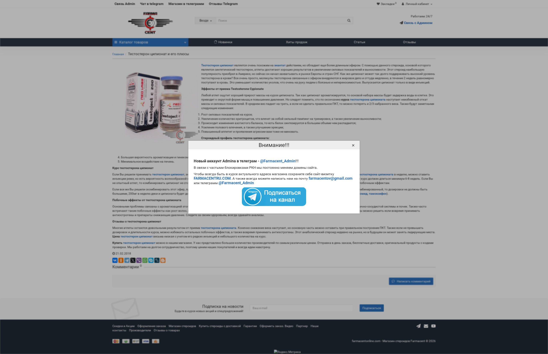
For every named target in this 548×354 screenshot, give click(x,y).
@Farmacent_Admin (277, 161)
